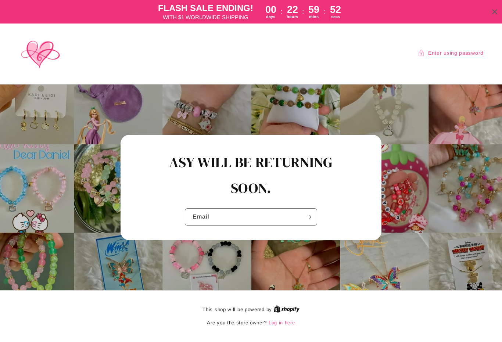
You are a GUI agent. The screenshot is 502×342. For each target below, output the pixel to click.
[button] (451, 53)
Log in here (282, 322)
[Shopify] (287, 309)
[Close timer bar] (495, 12)
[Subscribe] (309, 217)
